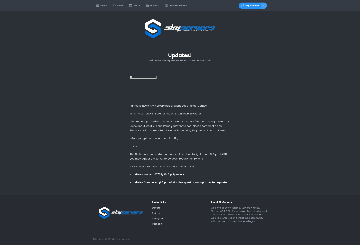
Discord (156, 207)
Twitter (156, 213)
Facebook (157, 223)
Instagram (158, 218)
